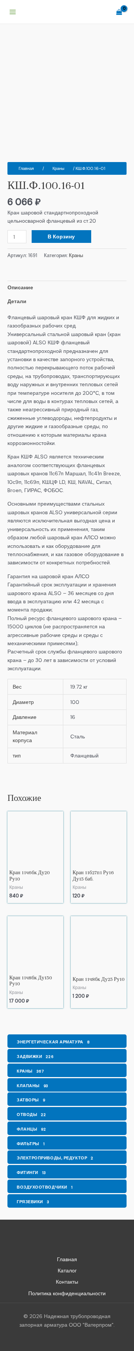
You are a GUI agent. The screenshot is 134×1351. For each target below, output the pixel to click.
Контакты (67, 1281)
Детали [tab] (16, 301)
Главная (26, 168)
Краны (58, 168)
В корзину (61, 236)
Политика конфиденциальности (67, 1293)
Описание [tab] (20, 287)
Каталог (67, 1270)
